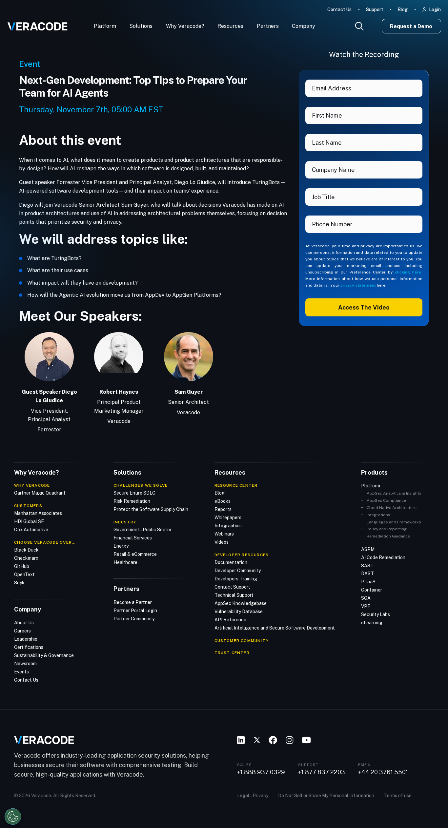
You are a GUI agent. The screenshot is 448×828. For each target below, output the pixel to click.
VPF (365, 606)
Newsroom (25, 663)
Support (374, 9)
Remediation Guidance (388, 536)
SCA (366, 598)
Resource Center (236, 485)
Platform (105, 26)
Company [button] (303, 26)
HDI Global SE (29, 521)
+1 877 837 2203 (321, 772)
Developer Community (237, 570)
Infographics (228, 525)
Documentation (230, 562)
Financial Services (132, 537)
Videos (221, 542)
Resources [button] (230, 26)
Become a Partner (132, 602)
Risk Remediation (131, 501)
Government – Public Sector (142, 529)
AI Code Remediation (383, 557)
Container (371, 590)
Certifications (28, 647)
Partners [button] (268, 26)
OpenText (24, 574)
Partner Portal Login (135, 610)
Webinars (224, 533)
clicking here (408, 272)
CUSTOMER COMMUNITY (241, 640)
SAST (367, 565)
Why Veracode (32, 485)
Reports (223, 509)
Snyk (19, 582)
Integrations (378, 515)
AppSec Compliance (386, 500)
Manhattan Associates (38, 513)
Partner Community (133, 618)
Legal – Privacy (252, 795)
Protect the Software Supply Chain (150, 509)
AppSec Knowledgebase (240, 603)
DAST (367, 573)
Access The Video (364, 307)
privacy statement (358, 285)
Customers (28, 505)
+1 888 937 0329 (261, 772)
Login (435, 9)
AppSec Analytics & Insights (394, 493)
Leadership (25, 639)
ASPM (368, 549)
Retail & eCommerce (135, 554)
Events (21, 671)
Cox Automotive (31, 529)
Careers (22, 630)
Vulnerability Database (238, 611)
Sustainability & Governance (44, 655)
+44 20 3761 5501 (383, 772)
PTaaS (368, 581)
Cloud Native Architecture (392, 507)
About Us (24, 622)
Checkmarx (26, 558)
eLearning (371, 622)
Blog (402, 9)
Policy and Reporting (387, 529)
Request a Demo (411, 26)
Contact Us (339, 9)
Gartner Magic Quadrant (40, 493)
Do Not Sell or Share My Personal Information (326, 795)
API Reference (230, 619)
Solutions (141, 26)
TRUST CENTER (232, 652)
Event (29, 63)
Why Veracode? (185, 26)
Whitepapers (227, 517)
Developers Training (235, 578)
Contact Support (232, 587)
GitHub (21, 566)
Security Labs (375, 614)
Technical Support (234, 595)
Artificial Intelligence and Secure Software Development (274, 627)
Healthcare (125, 562)
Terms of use (398, 795)
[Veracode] (35, 24)
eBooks (222, 501)
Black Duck (26, 550)
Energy (121, 546)
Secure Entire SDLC (134, 493)
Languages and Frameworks (394, 522)
